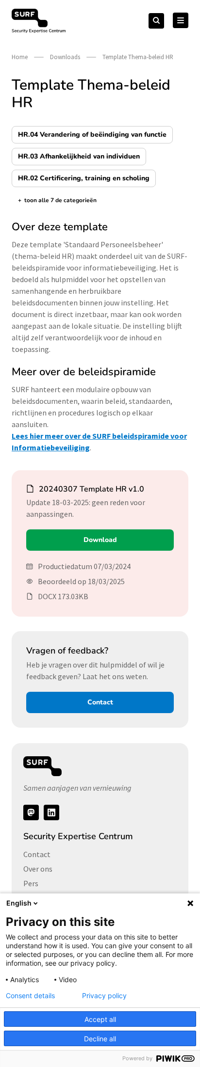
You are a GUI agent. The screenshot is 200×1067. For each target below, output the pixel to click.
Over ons (37, 869)
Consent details (30, 996)
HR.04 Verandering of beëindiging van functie (92, 134)
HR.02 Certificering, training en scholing (84, 178)
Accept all (100, 1019)
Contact (100, 702)
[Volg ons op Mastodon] (31, 812)
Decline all (100, 1039)
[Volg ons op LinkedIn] (51, 812)
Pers (30, 883)
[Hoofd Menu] (180, 20)
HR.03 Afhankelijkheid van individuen (79, 156)
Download (100, 539)
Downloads (65, 57)
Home (20, 57)
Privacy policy (104, 996)
